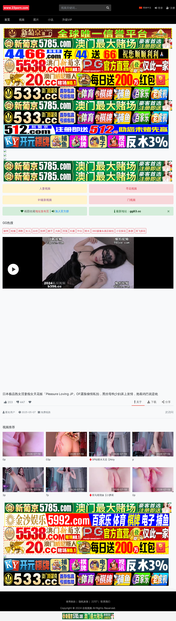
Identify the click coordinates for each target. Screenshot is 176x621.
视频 (21, 19)
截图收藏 (36, 211)
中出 (79, 230)
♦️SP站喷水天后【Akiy (102, 459)
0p (4, 459)
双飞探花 (140, 230)
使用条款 (71, 601)
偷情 (5, 230)
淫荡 (65, 230)
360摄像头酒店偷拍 (103, 230)
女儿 (28, 230)
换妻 (130, 230)
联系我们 (105, 601)
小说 (50, 19)
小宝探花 (121, 230)
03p (48, 459)
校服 (13, 230)
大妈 (57, 230)
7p (47, 495)
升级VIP (67, 19)
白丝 (35, 230)
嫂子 (50, 230)
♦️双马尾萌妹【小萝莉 (101, 495)
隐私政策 (83, 601)
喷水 (87, 230)
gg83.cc (135, 211)
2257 (94, 601)
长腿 (72, 230)
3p (4, 495)
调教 (20, 230)
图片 (36, 19)
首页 (7, 19)
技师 (42, 230)
